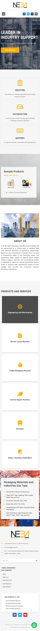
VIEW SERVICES (10, 50)
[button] (3, 14)
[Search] (37, 561)
